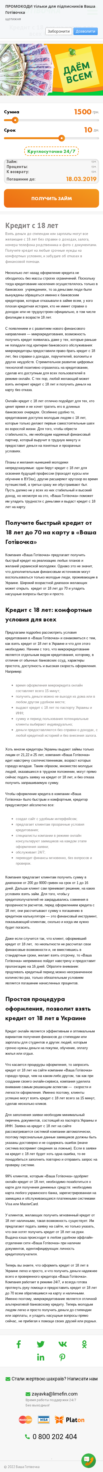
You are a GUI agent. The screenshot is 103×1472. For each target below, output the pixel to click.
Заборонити (59, 31)
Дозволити (85, 31)
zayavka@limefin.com (55, 1394)
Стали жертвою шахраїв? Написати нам (55, 1378)
